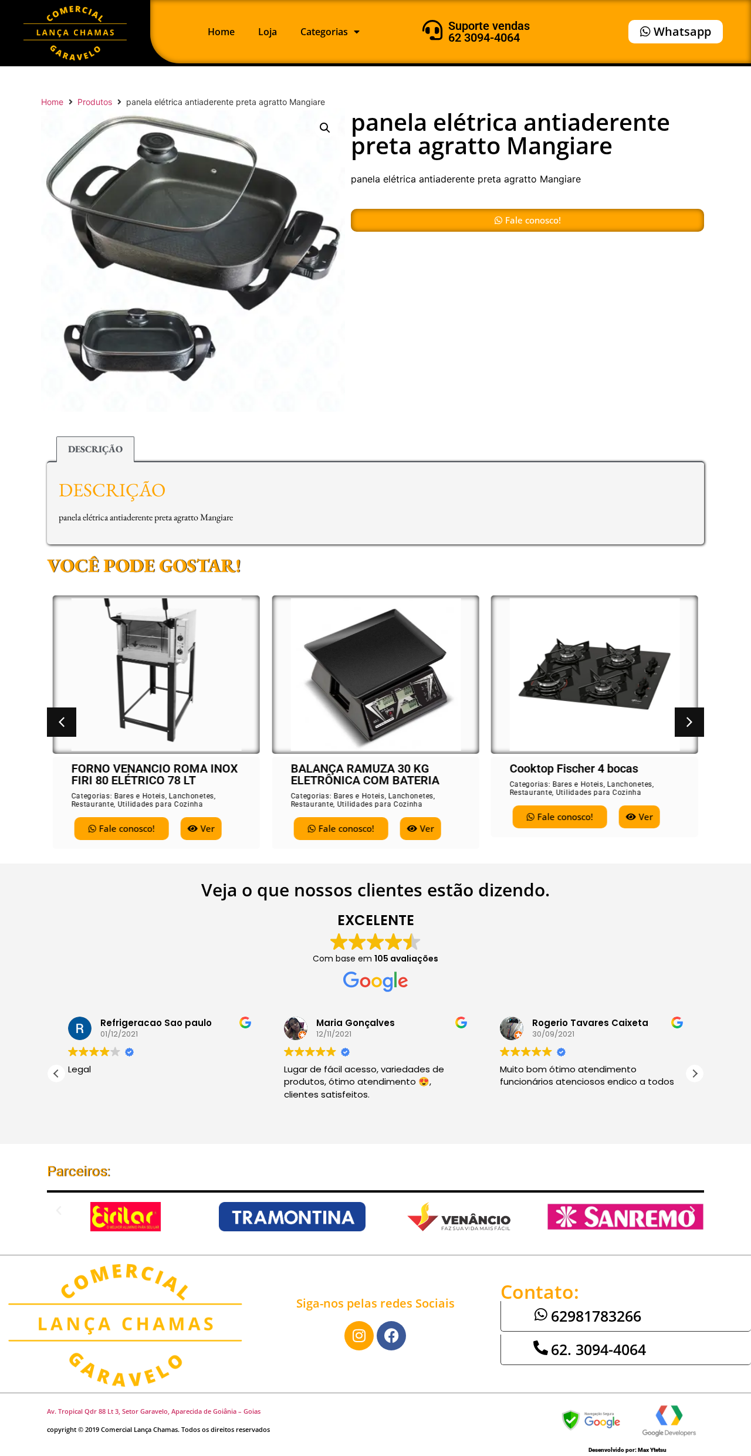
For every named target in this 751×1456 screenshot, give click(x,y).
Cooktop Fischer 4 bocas (573, 768)
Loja (267, 31)
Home (221, 31)
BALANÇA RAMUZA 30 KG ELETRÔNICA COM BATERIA (364, 774)
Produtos (94, 102)
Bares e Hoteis (139, 796)
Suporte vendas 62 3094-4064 (489, 32)
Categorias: (93, 796)
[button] (325, 127)
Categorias (324, 31)
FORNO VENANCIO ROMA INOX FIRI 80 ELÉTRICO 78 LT (155, 774)
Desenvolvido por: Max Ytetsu (627, 1450)
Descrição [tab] (95, 449)
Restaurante (93, 804)
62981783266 (596, 1316)
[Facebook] (391, 1335)
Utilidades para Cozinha (161, 804)
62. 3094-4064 (598, 1349)
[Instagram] (359, 1335)
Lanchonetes (191, 796)
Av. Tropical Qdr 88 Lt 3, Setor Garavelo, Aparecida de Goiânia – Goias (154, 1411)
